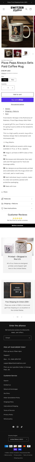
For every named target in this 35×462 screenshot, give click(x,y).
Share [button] (5, 192)
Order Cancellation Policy (12, 397)
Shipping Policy (9, 402)
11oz (4, 80)
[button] (4, 9)
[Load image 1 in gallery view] (9, 53)
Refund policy (8, 419)
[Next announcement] (31, 2)
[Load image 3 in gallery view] (26, 53)
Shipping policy (18, 458)
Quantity (4, 84)
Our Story (7, 393)
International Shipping (11, 406)
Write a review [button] (17, 225)
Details (7, 109)
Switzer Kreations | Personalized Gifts (20, 452)
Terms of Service (9, 410)
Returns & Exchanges (11, 389)
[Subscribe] (29, 338)
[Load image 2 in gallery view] (17, 53)
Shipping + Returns (12, 111)
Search (6, 380)
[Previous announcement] (3, 2)
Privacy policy (18, 455)
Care (6, 114)
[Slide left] (2, 54)
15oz (12, 80)
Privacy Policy (8, 414)
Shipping (3, 73)
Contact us (7, 385)
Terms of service (27, 455)
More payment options (17, 104)
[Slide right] (33, 54)
